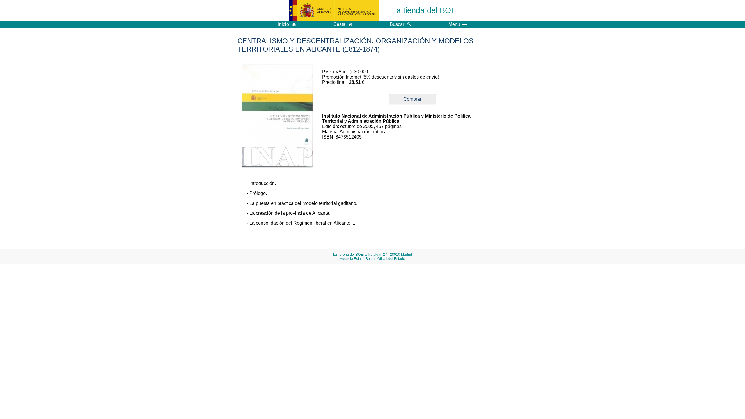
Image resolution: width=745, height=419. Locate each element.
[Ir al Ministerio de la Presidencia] (334, 10)
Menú (454, 24)
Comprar (412, 99)
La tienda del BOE (424, 10)
